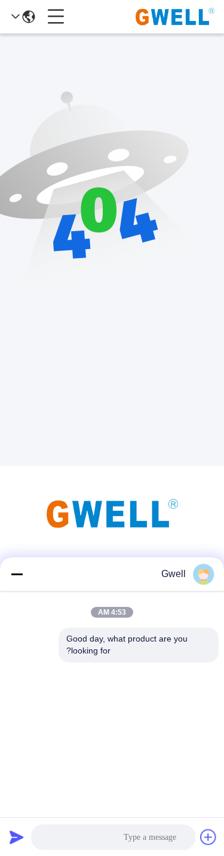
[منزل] (112, 528)
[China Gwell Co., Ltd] (175, 16)
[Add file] (208, 837)
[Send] (16, 837)
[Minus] (17, 574)
